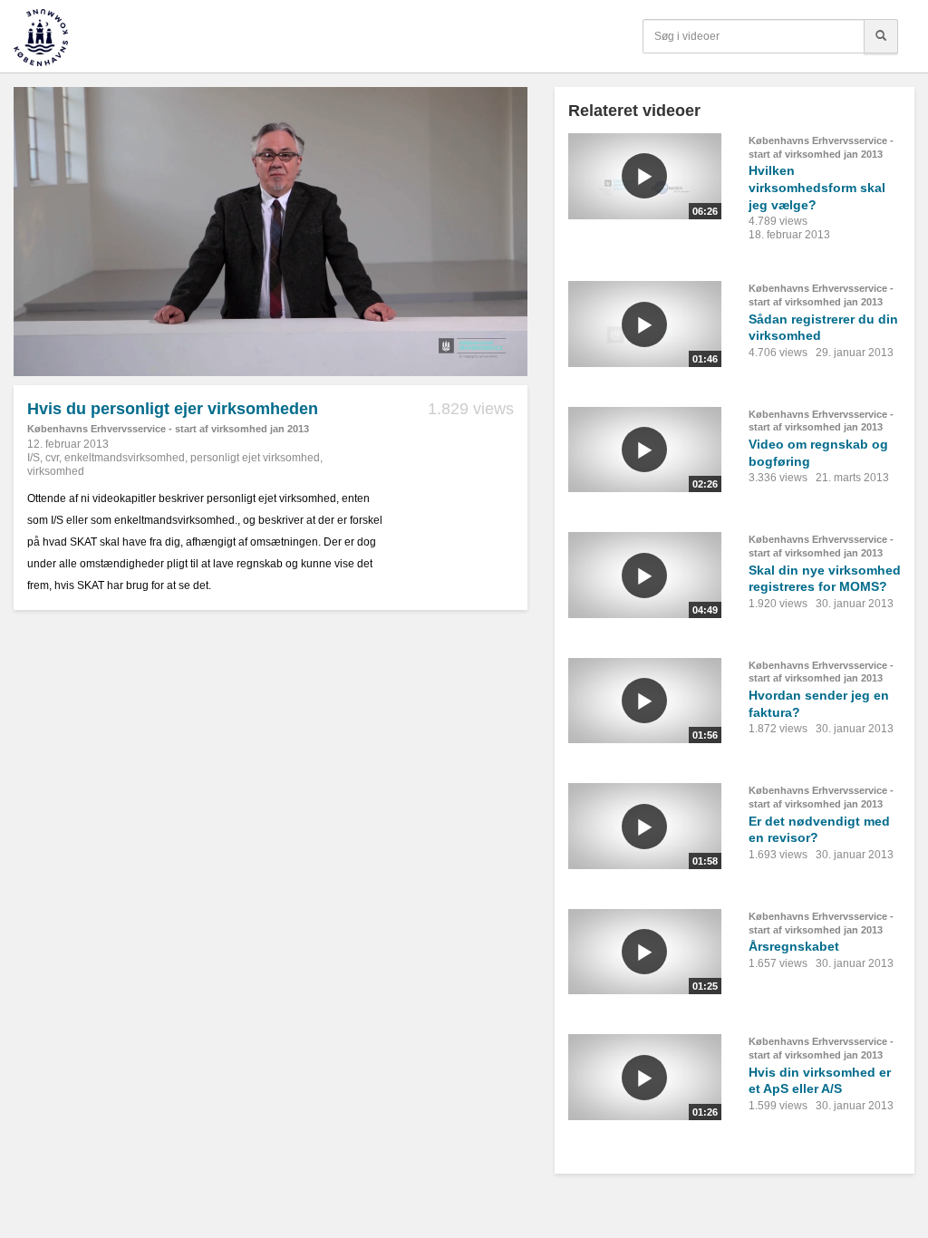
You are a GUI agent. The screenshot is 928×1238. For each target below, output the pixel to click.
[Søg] (881, 36)
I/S (33, 457)
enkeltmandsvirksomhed (124, 457)
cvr (52, 457)
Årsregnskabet (794, 946)
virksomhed (55, 471)
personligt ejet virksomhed (255, 457)
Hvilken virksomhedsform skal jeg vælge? (817, 187)
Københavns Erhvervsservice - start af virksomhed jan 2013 (168, 428)
